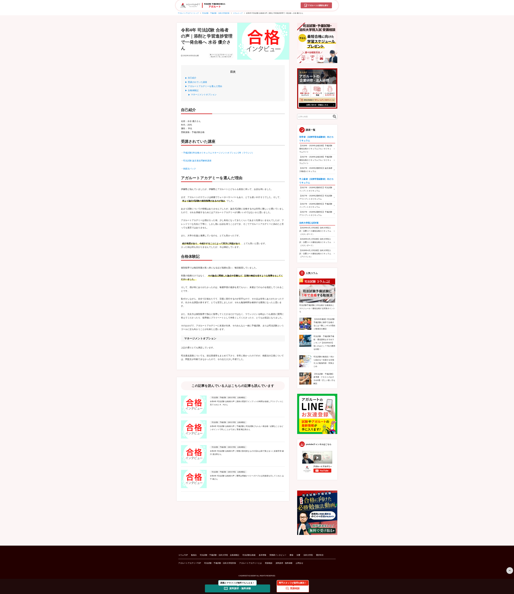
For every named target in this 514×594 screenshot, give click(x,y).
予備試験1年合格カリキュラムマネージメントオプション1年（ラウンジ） (218, 153)
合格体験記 (193, 90)
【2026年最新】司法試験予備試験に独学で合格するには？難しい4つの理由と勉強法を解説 (324, 324)
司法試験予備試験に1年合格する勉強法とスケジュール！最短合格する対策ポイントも (317, 308)
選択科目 (320, 555)
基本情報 (262, 555)
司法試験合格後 (249, 555)
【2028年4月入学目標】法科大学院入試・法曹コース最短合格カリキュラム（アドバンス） (315, 253)
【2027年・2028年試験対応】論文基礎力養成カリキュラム (315, 169)
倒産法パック (189, 169)
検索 (334, 116)
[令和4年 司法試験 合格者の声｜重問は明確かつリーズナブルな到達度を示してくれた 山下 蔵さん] (194, 479)
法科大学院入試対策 (309, 223)
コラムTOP (183, 555)
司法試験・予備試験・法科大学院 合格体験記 (219, 555)
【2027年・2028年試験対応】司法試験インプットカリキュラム (315, 189)
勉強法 (194, 555)
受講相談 (268, 563)
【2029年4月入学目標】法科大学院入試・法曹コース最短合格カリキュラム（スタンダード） (315, 231)
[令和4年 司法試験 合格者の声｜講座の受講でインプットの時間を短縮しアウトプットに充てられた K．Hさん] (194, 405)
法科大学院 (308, 555)
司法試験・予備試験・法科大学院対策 (220, 563)
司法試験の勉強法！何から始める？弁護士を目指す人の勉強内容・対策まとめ (323, 361)
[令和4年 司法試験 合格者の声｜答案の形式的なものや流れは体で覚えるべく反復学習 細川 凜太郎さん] (194, 454)
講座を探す (318, 5)
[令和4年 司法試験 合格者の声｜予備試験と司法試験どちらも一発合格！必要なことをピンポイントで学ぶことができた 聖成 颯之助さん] (194, 429)
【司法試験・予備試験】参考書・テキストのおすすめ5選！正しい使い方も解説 (324, 379)
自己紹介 (192, 78)
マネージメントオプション (204, 94)
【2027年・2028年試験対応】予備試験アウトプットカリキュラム (315, 213)
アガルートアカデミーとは (250, 563)
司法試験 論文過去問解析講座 (197, 160)
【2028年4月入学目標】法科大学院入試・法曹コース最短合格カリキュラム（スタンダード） (315, 242)
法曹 (298, 555)
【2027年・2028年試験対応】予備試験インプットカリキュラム (315, 205)
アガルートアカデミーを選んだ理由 (205, 86)
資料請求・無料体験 (284, 563)
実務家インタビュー (277, 555)
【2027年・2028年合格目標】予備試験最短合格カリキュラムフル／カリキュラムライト (315, 160)
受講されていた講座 (197, 82)
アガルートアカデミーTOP (189, 563)
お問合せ (299, 563)
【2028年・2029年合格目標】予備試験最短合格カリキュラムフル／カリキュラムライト (315, 148)
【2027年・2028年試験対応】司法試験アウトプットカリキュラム (315, 197)
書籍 (291, 555)
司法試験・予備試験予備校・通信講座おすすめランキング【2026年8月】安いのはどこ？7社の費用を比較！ (324, 342)
